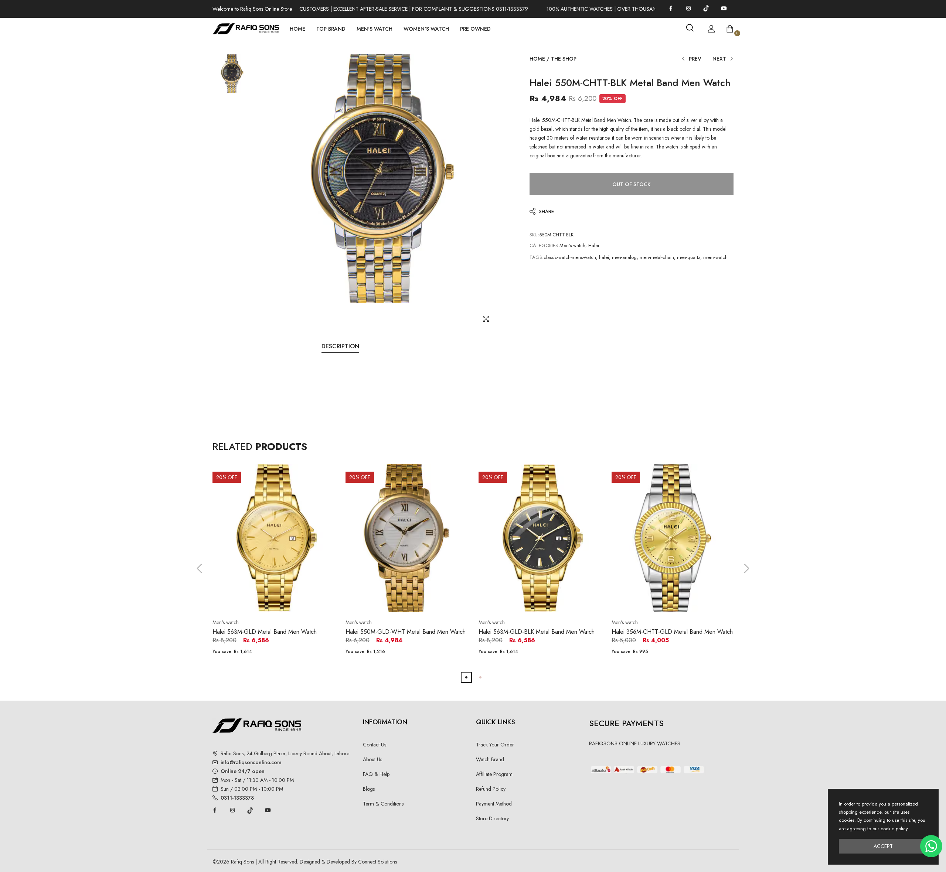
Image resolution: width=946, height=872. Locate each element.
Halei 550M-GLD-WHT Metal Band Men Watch (406, 632)
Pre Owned (475, 29)
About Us (372, 759)
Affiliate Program (494, 774)
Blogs (369, 789)
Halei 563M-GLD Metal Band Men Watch (264, 632)
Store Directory (492, 818)
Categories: (544, 245)
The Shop (563, 58)
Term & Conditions (383, 803)
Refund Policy (491, 789)
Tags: (537, 257)
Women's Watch (426, 29)
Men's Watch (374, 29)
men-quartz (688, 257)
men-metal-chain (657, 257)
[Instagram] (688, 8)
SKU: (534, 234)
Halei (593, 245)
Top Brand (331, 29)
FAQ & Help (376, 774)
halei (604, 257)
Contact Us (374, 744)
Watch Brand (490, 759)
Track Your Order (495, 744)
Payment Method (494, 803)
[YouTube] (724, 8)
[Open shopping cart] (730, 29)
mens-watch (715, 257)
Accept (883, 846)
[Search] (690, 27)
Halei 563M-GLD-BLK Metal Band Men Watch (537, 632)
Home (297, 29)
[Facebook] (671, 8)
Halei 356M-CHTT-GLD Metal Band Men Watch (672, 632)
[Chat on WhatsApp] (931, 846)
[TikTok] (706, 8)
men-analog (624, 257)
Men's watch (572, 245)
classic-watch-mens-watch (570, 257)
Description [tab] (340, 346)
